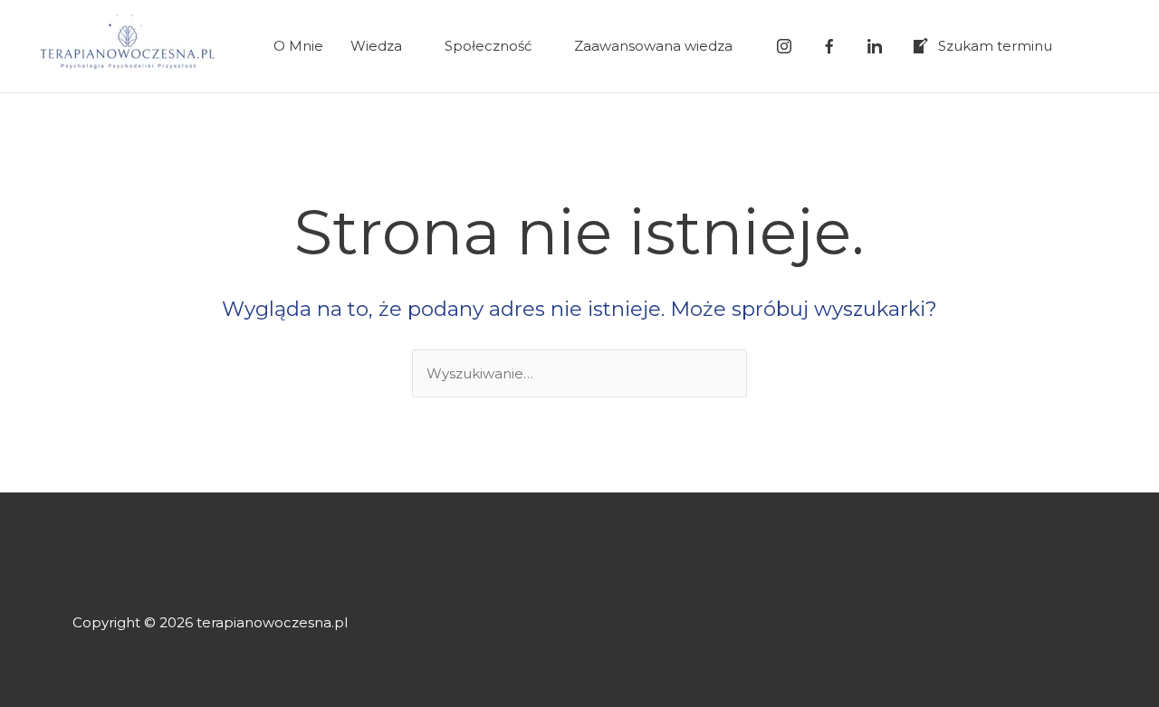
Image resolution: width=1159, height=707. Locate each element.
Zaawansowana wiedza (653, 45)
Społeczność (488, 45)
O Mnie (298, 45)
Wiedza (376, 45)
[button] (1102, 46)
